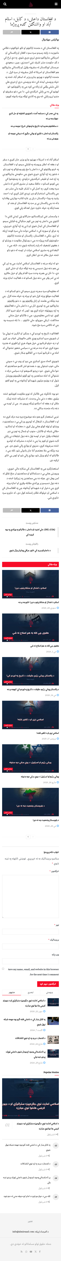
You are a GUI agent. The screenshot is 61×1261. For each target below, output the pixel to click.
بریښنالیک (53, 940)
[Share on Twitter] (30, 32)
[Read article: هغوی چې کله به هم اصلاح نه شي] (30, 627)
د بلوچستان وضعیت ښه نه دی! (46, 820)
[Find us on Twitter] (35, 1251)
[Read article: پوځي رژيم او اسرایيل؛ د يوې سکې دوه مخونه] (30, 758)
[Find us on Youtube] (31, 1251)
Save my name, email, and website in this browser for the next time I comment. (33, 972)
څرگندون (54, 871)
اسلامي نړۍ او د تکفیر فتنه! (47, 733)
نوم (56, 925)
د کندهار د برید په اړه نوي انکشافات (30, 1038)
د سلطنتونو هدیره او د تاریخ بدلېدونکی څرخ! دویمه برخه (34, 126)
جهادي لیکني (8, 594)
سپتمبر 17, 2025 (49, 739)
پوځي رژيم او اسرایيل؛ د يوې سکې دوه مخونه (40, 776)
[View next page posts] (28, 149)
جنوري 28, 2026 (49, 608)
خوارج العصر (8, 638)
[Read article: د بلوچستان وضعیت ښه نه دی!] (30, 802)
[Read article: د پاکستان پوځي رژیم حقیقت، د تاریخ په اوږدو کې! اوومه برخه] (30, 671)
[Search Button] (5, 4)
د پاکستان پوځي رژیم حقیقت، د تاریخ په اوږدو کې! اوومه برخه (33, 689)
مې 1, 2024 (51, 651)
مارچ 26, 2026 (49, 782)
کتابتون (30, 1221)
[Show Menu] (56, 4)
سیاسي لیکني (8, 682)
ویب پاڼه (55, 954)
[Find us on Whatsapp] (26, 1251)
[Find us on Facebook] (39, 1251)
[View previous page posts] (33, 149)
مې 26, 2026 (50, 826)
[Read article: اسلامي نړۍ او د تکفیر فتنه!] (30, 715)
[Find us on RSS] (22, 1251)
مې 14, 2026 (50, 695)
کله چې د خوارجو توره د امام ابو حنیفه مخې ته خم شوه (27, 1196)
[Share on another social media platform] (12, 32)
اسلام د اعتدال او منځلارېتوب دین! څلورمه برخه (38, 602)
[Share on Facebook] (49, 32)
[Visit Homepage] (30, 4)
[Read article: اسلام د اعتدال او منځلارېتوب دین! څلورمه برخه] (30, 584)
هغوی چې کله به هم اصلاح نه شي (44, 646)
